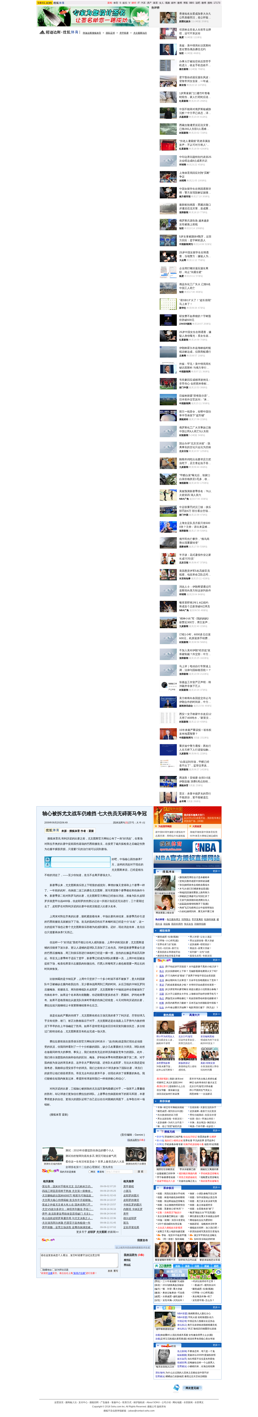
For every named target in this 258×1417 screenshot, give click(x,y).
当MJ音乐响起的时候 (204, 1239)
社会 (161, 1007)
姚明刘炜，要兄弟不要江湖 (200, 911)
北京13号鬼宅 (185, 1036)
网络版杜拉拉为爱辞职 (201, 1220)
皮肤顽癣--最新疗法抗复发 (203, 1111)
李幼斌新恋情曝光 (210, 1173)
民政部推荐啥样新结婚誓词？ (203, 998)
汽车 (143, 3)
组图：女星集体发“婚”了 (202, 1208)
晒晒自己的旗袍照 (175, 1376)
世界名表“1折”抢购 (167, 944)
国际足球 (110, 33)
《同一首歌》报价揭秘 (172, 1239)
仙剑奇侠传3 (201, 1082)
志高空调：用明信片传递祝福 (170, 836)
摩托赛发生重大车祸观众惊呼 (204, 1216)
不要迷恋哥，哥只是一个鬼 (201, 1351)
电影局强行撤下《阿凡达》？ (203, 1007)
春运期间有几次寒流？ (177, 980)
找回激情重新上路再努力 (197, 892)
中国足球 (181, 1321)
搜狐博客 (168, 871)
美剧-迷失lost (176, 1078)
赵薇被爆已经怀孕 (166, 1173)
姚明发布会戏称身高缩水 (197, 885)
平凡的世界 (198, 1140)
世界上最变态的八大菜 (111, 1161)
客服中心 (116, 1402)
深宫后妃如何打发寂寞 (168, 1094)
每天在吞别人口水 (165, 1366)
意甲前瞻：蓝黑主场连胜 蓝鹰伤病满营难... (67, 1227)
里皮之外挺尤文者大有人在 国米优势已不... (67, 1204)
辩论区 (127, 1265)
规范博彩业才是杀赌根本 (197, 877)
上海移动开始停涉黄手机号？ (203, 994)
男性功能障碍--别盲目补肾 (203, 1115)
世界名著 (187, 1140)
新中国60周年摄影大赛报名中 (170, 832)
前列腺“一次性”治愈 (199, 952)
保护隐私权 (139, 1402)
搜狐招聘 (94, 1402)
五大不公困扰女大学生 (177, 994)
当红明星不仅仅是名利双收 (201, 1359)
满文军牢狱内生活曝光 (205, 1235)
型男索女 (181, 1366)
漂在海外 (160, 1372)
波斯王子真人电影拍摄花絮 (171, 1231)
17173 (217, 3)
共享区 (160, 1144)
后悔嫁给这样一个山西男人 (201, 1362)
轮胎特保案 (210, 919)
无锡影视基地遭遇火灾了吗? (203, 971)
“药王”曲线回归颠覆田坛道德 (202, 1328)
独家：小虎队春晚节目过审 (203, 1193)
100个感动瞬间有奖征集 (170, 1224)
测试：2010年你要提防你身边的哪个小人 (90, 1150)
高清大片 (194, 1014)
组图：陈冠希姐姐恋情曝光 (171, 1201)
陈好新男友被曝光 (210, 1181)
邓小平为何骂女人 (165, 1036)
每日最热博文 (173, 919)
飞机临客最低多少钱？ (177, 984)
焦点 (161, 971)
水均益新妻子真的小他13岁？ (204, 966)
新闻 (109, 3)
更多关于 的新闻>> (97, 1231)
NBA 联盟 (182, 1313)
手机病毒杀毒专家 (174, 1144)
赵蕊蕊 (182, 904)
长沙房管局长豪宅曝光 (177, 989)
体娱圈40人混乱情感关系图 (174, 1335)
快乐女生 (188, 924)
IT (139, 3)
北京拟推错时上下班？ (177, 971)
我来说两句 (119, 822)
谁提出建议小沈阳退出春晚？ (203, 989)
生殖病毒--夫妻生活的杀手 (203, 1107)
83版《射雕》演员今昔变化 (171, 1220)
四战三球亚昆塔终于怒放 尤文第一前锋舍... (67, 1190)
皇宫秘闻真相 (207, 1036)
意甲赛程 (128, 1186)
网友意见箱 (192, 1388)
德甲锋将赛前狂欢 (165, 1329)
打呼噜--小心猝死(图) (168, 940)
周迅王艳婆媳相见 (188, 1177)
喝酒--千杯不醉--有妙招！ (203, 1126)
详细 (200, 821)
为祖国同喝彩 (165, 826)
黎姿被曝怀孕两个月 (165, 1260)
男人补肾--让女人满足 (201, 937)
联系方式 (126, 1402)
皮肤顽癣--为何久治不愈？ (171, 1122)
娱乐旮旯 (181, 1359)
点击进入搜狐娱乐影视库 (170, 1227)
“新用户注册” (79, 1273)
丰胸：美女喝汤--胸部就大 (203, 1122)
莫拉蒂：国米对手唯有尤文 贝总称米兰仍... (67, 1186)
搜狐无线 (169, 1131)
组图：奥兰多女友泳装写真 (203, 1201)
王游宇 (182, 900)
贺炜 (181, 881)
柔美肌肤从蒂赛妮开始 (169, 952)
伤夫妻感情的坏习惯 (168, 1115)
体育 (116, 3)
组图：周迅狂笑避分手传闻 (171, 1193)
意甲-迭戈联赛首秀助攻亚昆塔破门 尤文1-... (67, 1213)
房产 (149, 3)
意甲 (126, 1213)
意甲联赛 (124, 33)
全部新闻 (188, 1402)
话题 (161, 994)
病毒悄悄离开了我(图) (198, 904)
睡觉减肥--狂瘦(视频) (168, 937)
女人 (161, 3)
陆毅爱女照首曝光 (210, 1177)
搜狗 (210, 3)
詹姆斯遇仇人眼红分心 (199, 1313)
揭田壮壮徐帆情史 (166, 1169)
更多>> (216, 871)
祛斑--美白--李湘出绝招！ (203, 1118)
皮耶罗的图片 (131, 1195)
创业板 (166, 924)
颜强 (181, 877)
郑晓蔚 (182, 896)
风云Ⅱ (169, 1082)
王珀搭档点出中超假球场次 (200, 907)
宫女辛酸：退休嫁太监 (168, 1090)
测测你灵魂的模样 (53, 1164)
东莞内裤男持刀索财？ (177, 1003)
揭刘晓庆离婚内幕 (188, 1173)
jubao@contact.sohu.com (141, 1410)
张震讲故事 (203, 1136)
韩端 (181, 892)
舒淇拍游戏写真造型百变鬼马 (204, 1231)
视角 (161, 975)
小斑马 (127, 1190)
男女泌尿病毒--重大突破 (202, 940)
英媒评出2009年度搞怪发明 (202, 1355)
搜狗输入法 (71, 1402)
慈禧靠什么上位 (177, 1086)
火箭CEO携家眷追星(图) (197, 888)
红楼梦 (212, 1136)
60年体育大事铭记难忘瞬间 (204, 836)
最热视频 (168, 1014)
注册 (50, 1273)
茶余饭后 (168, 1187)
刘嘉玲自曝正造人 (188, 1181)
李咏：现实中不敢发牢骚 (173, 1235)
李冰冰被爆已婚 (187, 1169)
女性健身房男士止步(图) (201, 1335)
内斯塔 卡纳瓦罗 (133, 1209)
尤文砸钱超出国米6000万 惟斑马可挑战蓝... (67, 1195)
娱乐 (125, 3)
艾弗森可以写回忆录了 (198, 896)
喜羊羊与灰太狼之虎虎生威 (203, 1078)
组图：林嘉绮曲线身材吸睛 (171, 1197)
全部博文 (199, 1402)
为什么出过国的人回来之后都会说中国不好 (187, 1372)
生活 (161, 980)
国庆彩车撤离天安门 (194, 815)
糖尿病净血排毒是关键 (169, 955)
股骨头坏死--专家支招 (201, 955)
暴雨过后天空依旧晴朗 (195, 1376)
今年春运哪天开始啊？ (177, 1007)
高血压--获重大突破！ (201, 948)
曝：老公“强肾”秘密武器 (170, 1126)
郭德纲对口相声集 (174, 1136)
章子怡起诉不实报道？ (177, 966)
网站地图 (177, 1402)
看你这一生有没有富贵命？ (81, 1161)
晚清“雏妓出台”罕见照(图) (203, 1212)
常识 (161, 984)
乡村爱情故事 (163, 1063)
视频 (167, 3)
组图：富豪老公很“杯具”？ (171, 1208)
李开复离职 (197, 919)
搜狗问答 (164, 960)
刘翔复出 (186, 919)
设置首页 (58, 1402)
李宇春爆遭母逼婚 (166, 1177)
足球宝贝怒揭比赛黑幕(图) (174, 1338)
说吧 (197, 3)
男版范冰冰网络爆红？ (177, 998)
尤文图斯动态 (140, 33)
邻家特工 (161, 1082)
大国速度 (196, 826)
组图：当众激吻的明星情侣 (171, 1205)
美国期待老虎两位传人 (198, 900)
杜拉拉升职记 (190, 1136)
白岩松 (182, 911)
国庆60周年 (177, 924)
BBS (191, 3)
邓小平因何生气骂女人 (200, 1090)
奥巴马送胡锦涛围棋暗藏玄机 (202, 1325)
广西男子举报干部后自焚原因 (200, 975)
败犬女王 (212, 1082)
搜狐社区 (168, 1308)
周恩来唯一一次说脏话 (200, 1094)
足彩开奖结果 (131, 1227)
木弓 (181, 888)
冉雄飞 (182, 907)
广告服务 (105, 1402)
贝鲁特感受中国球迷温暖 (197, 881)
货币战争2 (210, 1140)
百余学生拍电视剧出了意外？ (203, 980)
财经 (134, 3)
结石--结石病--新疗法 (168, 948)
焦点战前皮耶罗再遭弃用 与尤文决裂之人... (67, 1218)
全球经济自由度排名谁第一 (202, 984)
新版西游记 (184, 1063)
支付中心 (83, 1402)
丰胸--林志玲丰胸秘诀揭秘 (171, 1107)
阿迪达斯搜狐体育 (92, 33)
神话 (191, 1082)
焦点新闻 (181, 1351)
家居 (155, 3)
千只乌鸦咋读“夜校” (175, 975)
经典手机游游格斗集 (193, 1144)
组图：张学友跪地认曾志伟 (203, 1197)
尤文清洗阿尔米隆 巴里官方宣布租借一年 (66, 1222)
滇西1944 (177, 1082)
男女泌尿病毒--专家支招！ (171, 1118)
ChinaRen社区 (168, 1345)
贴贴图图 (181, 1355)
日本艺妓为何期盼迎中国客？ (203, 1003)
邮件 (173, 3)
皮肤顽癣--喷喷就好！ (201, 944)
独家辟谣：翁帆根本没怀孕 (203, 1224)
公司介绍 (166, 1402)
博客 (185, 3)
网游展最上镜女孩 (165, 912)
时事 (161, 1003)
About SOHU (153, 1402)
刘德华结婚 (200, 924)
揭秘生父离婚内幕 (209, 1169)
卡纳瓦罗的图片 (132, 1204)
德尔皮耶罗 (130, 1218)
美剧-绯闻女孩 (208, 1063)
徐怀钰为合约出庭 (187, 1260)
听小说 (160, 1140)
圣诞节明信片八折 (166, 1181)
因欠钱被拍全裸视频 (165, 893)
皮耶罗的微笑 (131, 1200)
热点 (161, 998)
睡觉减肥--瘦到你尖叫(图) (170, 1111)
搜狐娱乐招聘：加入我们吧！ (204, 1227)
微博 (179, 3)
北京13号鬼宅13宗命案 (201, 1086)
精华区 (127, 1260)
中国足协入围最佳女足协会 (201, 1321)
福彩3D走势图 (211, 1144)
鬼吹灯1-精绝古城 (174, 1140)
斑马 (126, 1222)
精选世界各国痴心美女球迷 (201, 1338)
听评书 (160, 1136)
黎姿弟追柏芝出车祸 (210, 1260)
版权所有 (161, 1406)
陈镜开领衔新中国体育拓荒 (203, 832)
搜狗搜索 (50, 1171)
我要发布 (142, 1240)
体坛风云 (181, 1325)
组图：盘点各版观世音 (201, 1205)
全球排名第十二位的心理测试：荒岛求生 (89, 1167)
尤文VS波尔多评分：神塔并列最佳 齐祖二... (67, 1209)
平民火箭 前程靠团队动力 (201, 1317)
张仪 (181, 885)
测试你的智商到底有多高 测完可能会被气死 (91, 1155)
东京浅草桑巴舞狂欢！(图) (171, 1216)
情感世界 (181, 1362)
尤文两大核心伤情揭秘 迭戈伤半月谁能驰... (67, 1200)
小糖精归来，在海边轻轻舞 (201, 1366)
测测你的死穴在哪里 (136, 1164)
